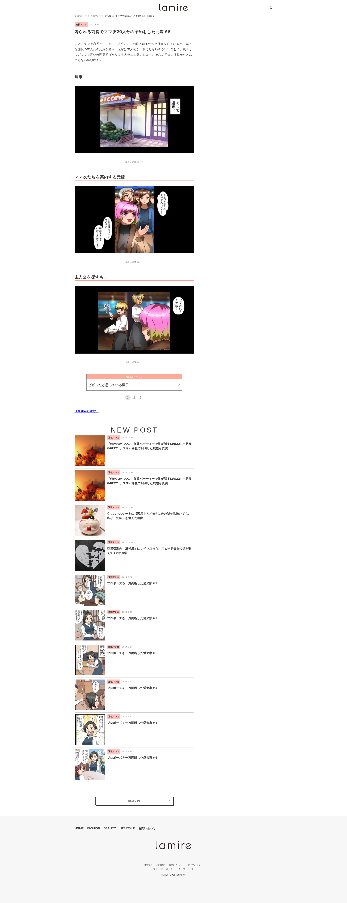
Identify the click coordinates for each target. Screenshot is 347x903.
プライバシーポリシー (164, 869)
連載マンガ (96, 15)
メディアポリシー (194, 865)
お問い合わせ (147, 828)
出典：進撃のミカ (134, 161)
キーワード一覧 (186, 869)
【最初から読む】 (87, 411)
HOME (79, 828)
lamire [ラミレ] (173, 7)
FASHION (93, 828)
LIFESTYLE (127, 828)
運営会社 (148, 865)
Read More (134, 801)
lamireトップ (81, 15)
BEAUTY (110, 828)
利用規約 (161, 865)
